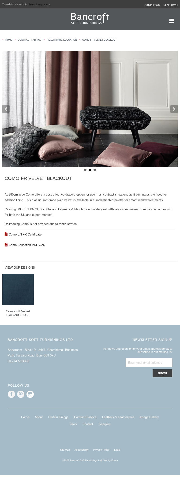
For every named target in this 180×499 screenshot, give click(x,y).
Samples (105, 424)
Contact (87, 424)
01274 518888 (18, 361)
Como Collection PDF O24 (27, 245)
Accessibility (82, 449)
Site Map (65, 449)
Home (25, 417)
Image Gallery (149, 417)
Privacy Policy (101, 449)
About (39, 417)
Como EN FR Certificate (25, 234)
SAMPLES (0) (153, 5)
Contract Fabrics (29, 40)
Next (174, 109)
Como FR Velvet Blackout (99, 40)
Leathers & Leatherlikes (118, 417)
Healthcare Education (62, 40)
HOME (8, 40)
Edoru (114, 460)
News (73, 424)
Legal (117, 449)
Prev (6, 109)
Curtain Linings (58, 417)
